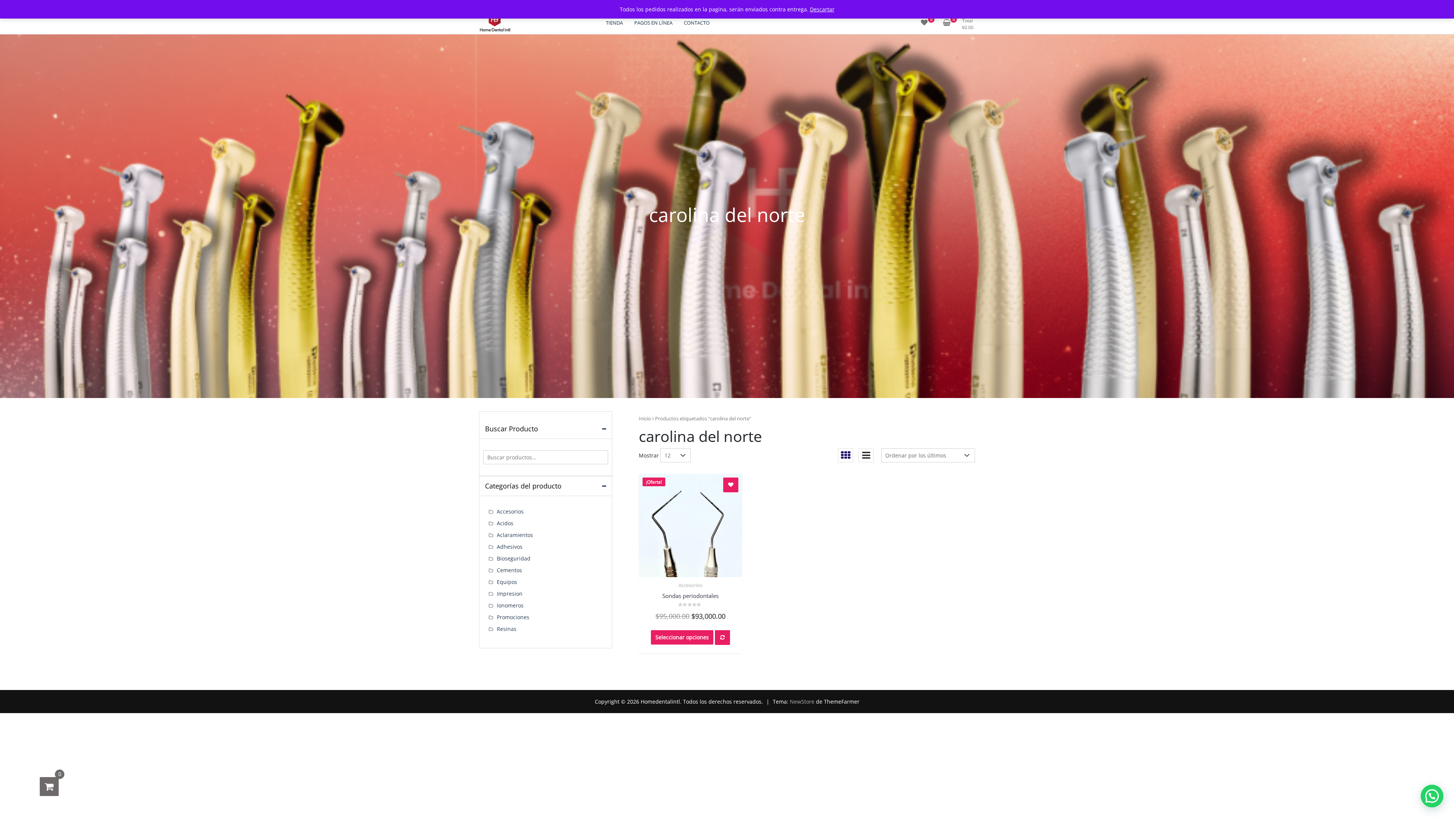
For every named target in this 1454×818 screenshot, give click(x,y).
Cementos (509, 570)
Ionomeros (510, 605)
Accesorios (690, 585)
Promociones (513, 617)
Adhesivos (510, 546)
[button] (1432, 796)
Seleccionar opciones (682, 637)
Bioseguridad (513, 558)
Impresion (510, 593)
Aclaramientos (515, 535)
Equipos (507, 581)
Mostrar (649, 455)
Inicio (645, 418)
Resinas (506, 628)
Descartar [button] (822, 9)
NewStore (802, 701)
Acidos (505, 523)
